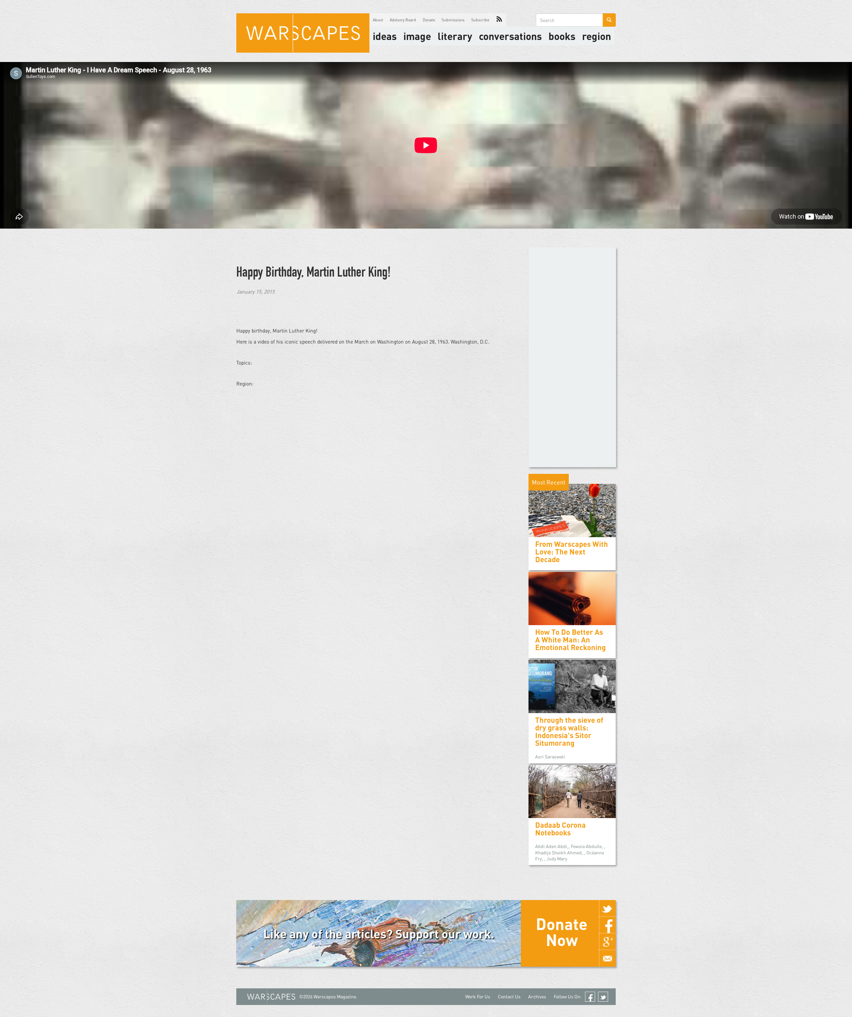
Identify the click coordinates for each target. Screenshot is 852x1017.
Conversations (510, 36)
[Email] (607, 958)
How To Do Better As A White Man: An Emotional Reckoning (570, 639)
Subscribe (480, 19)
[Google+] (607, 941)
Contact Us (509, 996)
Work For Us (477, 996)
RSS (499, 20)
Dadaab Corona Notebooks (560, 828)
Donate (429, 19)
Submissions (453, 19)
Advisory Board (403, 19)
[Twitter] (607, 908)
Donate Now (561, 932)
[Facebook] (607, 925)
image (417, 36)
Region (596, 36)
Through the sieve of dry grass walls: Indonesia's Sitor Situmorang (569, 731)
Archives (537, 996)
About (378, 19)
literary (455, 36)
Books (561, 36)
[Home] (302, 33)
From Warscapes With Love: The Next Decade (571, 551)
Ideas (385, 36)
